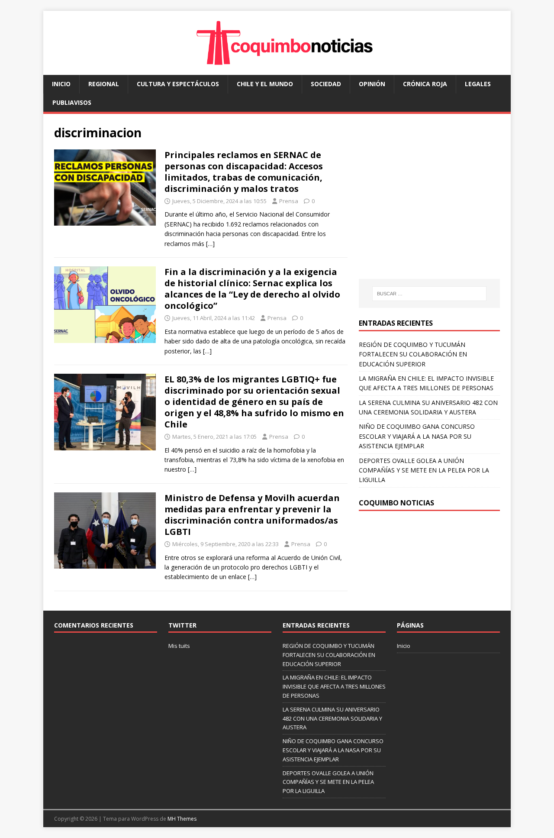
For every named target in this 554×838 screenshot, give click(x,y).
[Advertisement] (431, 204)
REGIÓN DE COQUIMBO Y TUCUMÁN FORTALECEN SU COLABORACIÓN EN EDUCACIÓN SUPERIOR (413, 354)
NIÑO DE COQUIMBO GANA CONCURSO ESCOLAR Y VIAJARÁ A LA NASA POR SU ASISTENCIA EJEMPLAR (417, 436)
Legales (478, 84)
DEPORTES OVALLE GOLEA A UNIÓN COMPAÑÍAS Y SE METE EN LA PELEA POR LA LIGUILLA (424, 470)
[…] (210, 243)
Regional (103, 84)
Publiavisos (71, 102)
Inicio (61, 84)
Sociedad (326, 84)
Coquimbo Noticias (396, 503)
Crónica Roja (425, 84)
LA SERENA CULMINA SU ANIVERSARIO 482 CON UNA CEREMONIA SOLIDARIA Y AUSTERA (332, 718)
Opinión (372, 84)
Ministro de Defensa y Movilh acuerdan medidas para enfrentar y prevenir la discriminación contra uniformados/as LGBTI (252, 514)
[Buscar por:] (429, 293)
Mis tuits (179, 646)
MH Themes (181, 818)
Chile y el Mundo (265, 84)
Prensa (288, 201)
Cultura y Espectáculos (178, 84)
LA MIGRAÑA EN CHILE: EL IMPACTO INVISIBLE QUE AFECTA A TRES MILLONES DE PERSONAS (334, 686)
